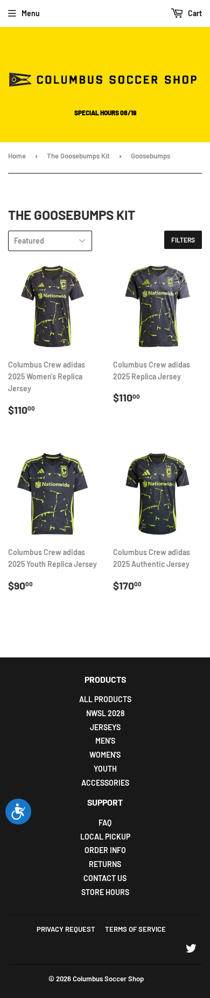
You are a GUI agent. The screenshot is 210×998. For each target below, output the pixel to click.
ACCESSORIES (105, 782)
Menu (31, 13)
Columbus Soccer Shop (108, 978)
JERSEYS (105, 727)
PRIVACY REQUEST (66, 929)
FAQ (105, 822)
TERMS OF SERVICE (135, 929)
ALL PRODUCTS (105, 699)
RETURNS (105, 864)
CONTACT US (105, 878)
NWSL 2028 (105, 713)
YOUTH (105, 768)
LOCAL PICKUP (105, 836)
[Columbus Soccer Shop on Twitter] (191, 949)
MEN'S (105, 740)
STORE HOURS (105, 892)
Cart (194, 13)
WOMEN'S (105, 754)
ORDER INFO (105, 850)
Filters (183, 240)
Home (17, 155)
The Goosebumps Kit (78, 155)
